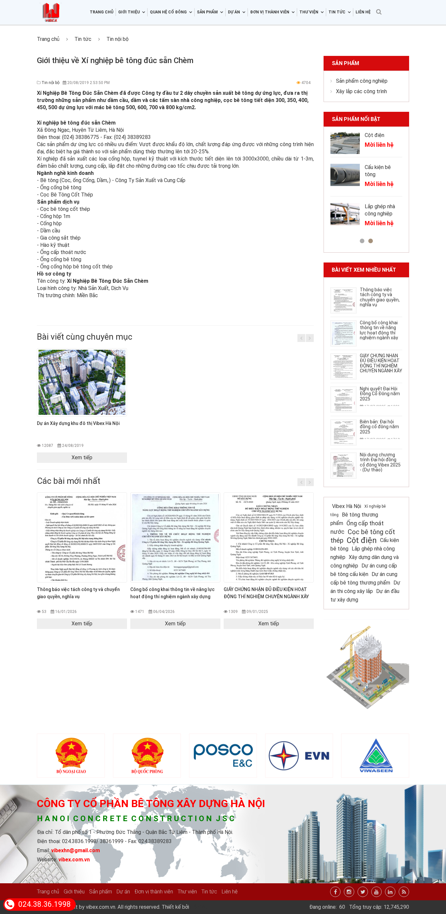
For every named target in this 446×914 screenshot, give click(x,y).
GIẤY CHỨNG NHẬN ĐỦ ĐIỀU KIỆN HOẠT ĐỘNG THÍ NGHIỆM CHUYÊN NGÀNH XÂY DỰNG (266, 596)
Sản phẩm (345, 63)
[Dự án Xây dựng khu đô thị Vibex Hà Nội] (82, 382)
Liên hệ (363, 12)
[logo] (51, 3)
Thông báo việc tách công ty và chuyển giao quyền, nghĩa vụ (380, 297)
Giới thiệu (74, 892)
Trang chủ (101, 12)
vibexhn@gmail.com (75, 850)
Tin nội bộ (117, 39)
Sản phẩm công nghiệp (362, 81)
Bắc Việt (200, 907)
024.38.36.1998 (44, 904)
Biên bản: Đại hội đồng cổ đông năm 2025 (379, 426)
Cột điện (374, 135)
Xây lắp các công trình (361, 91)
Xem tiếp (82, 457)
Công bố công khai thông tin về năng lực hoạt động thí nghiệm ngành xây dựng (379, 333)
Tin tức (82, 39)
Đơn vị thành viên (154, 892)
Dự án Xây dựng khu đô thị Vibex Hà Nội (78, 423)
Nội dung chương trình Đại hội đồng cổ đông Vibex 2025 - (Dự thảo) (380, 462)
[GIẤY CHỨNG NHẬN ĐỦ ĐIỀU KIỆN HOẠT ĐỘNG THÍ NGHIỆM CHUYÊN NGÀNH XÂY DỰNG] (269, 537)
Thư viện (187, 892)
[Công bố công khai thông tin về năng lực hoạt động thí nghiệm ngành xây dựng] (175, 537)
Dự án (123, 892)
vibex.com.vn (74, 859)
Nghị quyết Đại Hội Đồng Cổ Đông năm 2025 (380, 393)
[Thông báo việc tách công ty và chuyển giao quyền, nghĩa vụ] (82, 537)
